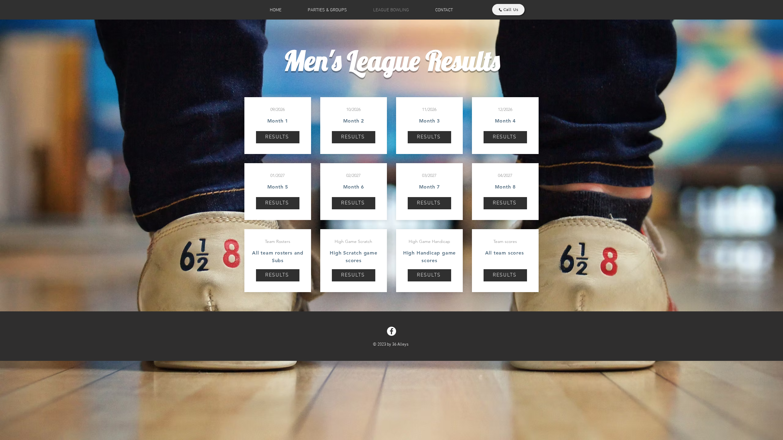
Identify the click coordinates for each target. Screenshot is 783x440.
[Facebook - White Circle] (391, 331)
